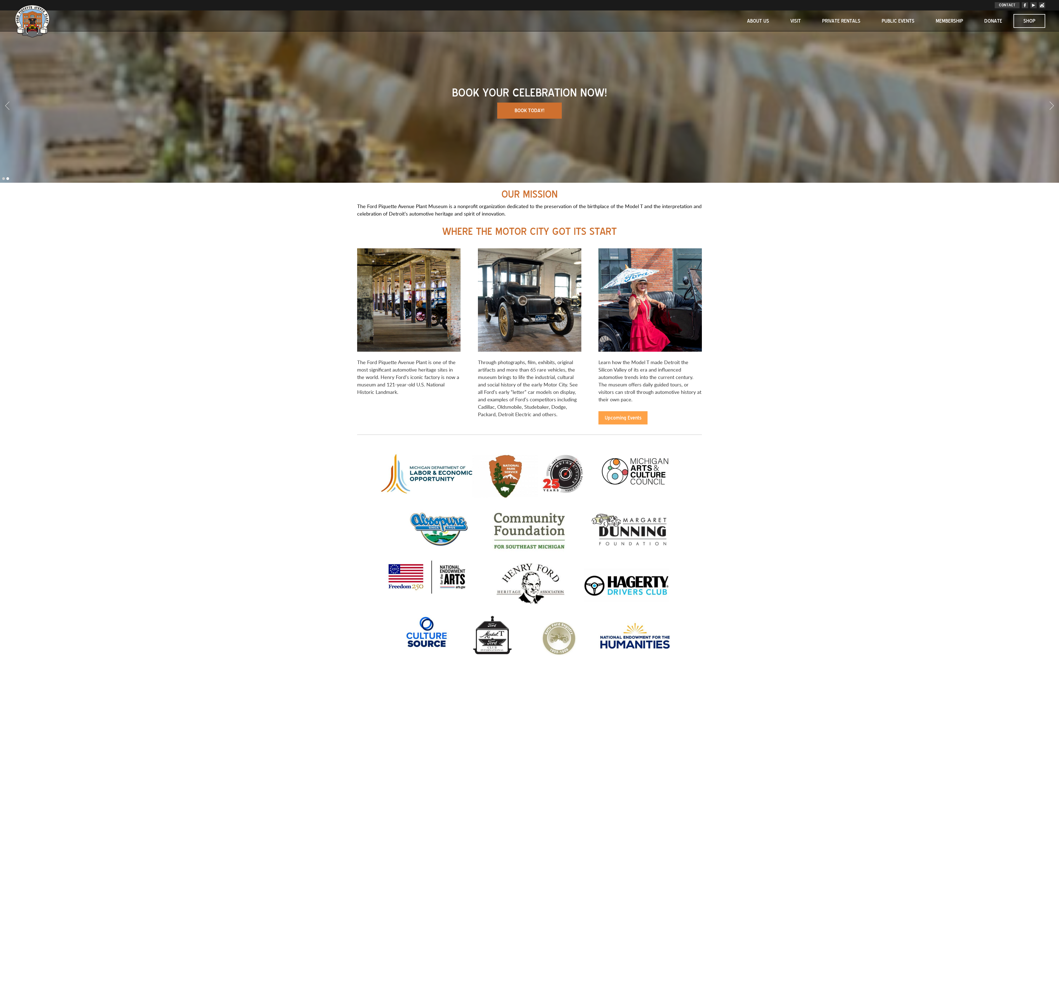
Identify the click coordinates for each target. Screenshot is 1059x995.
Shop (1029, 21)
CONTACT (1007, 5)
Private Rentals (841, 21)
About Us (758, 21)
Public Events (898, 21)
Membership (949, 21)
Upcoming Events (623, 418)
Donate (993, 21)
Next (1052, 106)
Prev (7, 106)
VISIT (529, 123)
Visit (795, 21)
